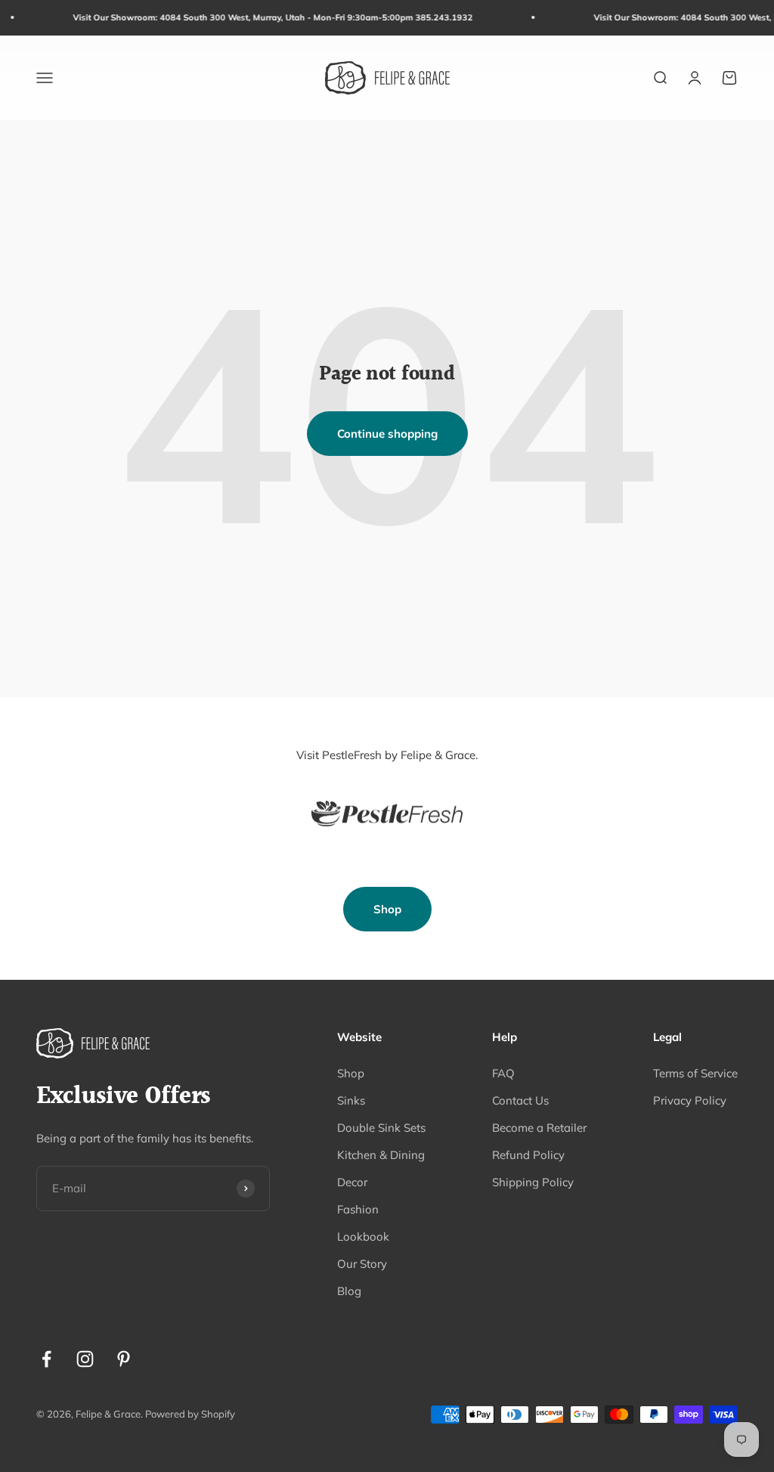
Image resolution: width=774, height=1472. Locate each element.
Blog (349, 1291)
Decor (352, 1182)
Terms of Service (695, 1073)
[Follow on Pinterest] (123, 1359)
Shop (387, 909)
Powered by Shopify (190, 1414)
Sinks (351, 1100)
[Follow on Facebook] (46, 1359)
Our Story (362, 1264)
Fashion (358, 1209)
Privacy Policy (689, 1100)
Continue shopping (387, 433)
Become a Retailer (539, 1127)
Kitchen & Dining (381, 1155)
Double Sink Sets (381, 1127)
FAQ (503, 1073)
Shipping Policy (533, 1182)
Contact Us (520, 1100)
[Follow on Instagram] (85, 1359)
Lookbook (363, 1236)
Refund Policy (528, 1155)
